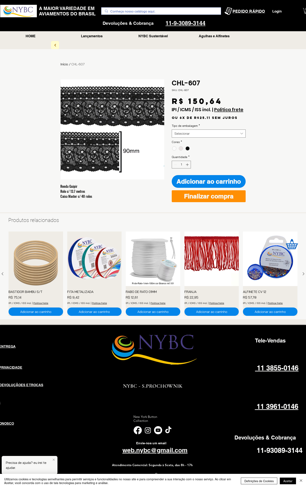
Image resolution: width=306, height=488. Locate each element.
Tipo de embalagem (186, 126)
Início (64, 64)
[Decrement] (175, 164)
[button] (214, 36)
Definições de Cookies (259, 481)
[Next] (55, 45)
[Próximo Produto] (303, 273)
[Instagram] (148, 430)
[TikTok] (168, 430)
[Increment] (187, 164)
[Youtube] (158, 430)
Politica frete (228, 109)
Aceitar (287, 481)
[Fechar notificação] (53, 460)
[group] (153, 273)
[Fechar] (301, 481)
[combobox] (209, 133)
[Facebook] (138, 430)
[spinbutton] (181, 164)
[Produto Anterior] (2, 273)
